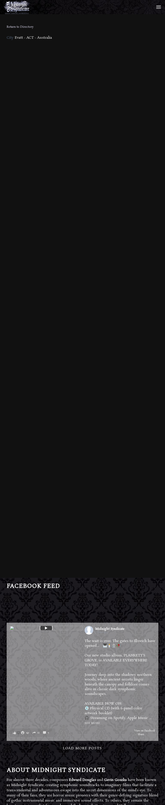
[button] (32, 733)
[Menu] (158, 7)
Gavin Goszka (115, 779)
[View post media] (46, 628)
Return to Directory (20, 27)
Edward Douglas (82, 779)
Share (141, 734)
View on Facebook (144, 731)
